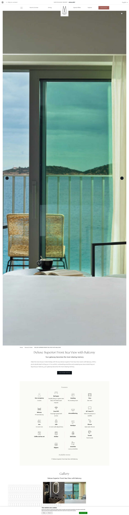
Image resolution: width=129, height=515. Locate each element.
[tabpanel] (64, 178)
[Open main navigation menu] (21, 7)
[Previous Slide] (7, 178)
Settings (44, 512)
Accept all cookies (83, 512)
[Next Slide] (122, 178)
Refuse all (50, 512)
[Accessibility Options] (3, 2)
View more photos (64, 372)
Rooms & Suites (34, 7)
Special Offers (77, 7)
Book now (104, 7)
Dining (50, 7)
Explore (90, 7)
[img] (64, 11)
